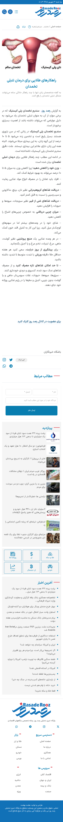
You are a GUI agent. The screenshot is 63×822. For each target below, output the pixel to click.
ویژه (19, 791)
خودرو (19, 752)
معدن (18, 786)
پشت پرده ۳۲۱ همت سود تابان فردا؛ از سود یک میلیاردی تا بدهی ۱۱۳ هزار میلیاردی (25, 435)
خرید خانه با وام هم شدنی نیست (40, 685)
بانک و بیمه (45, 786)
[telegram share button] (11, 366)
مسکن (19, 747)
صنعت (48, 791)
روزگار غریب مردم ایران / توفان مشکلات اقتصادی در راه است (27, 473)
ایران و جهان (45, 780)
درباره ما (47, 747)
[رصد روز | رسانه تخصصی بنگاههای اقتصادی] (48, 12)
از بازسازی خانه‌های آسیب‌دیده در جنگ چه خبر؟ (33, 679)
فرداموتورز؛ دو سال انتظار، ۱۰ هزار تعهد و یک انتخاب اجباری (24, 448)
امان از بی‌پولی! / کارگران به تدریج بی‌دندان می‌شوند (25, 460)
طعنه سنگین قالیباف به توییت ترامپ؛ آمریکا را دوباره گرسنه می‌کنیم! (31, 661)
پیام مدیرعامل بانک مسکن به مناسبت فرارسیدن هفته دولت (30, 619)
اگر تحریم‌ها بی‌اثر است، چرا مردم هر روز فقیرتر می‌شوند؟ (34, 652)
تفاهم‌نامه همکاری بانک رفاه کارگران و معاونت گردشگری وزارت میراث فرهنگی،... (30, 599)
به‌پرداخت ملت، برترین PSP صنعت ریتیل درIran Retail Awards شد (30, 628)
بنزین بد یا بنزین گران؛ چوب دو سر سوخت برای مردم (25, 485)
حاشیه (18, 780)
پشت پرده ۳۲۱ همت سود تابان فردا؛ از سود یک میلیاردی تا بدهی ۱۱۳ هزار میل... (33, 590)
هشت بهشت (25, 805)
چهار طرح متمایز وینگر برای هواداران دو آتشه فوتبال (31, 606)
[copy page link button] (24, 27)
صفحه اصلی (56, 26)
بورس (19, 758)
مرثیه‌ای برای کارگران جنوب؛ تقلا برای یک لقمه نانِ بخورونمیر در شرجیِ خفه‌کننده (24, 536)
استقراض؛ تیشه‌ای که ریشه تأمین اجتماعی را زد (25, 523)
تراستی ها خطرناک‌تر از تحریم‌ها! (30, 496)
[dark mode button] (10, 11)
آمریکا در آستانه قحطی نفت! (42, 668)
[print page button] (18, 27)
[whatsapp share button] (4, 366)
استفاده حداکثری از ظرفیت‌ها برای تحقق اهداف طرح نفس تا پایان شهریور (31, 637)
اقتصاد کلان (46, 774)
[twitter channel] (58, 726)
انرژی (18, 774)
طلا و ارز (18, 741)
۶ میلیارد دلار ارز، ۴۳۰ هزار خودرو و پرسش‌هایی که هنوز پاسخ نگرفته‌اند (28, 511)
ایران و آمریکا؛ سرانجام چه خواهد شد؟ (37, 645)
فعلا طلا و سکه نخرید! (45, 691)
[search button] (4, 11)
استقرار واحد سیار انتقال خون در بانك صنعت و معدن (31, 612)
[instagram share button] (4, 360)
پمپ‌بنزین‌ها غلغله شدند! (43, 674)
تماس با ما (46, 758)
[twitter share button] (11, 360)
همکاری (47, 752)
